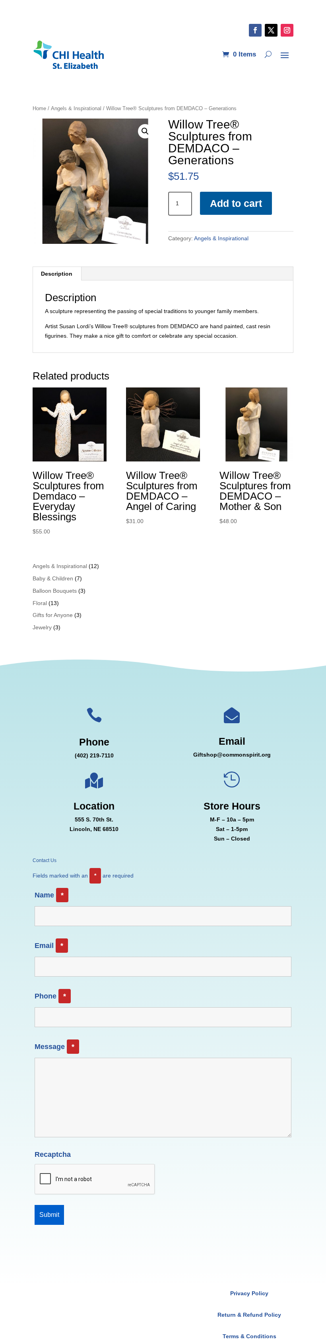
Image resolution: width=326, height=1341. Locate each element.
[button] (145, 131)
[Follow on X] (271, 30)
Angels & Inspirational (76, 108)
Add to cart (236, 203)
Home (39, 108)
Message (54, 1047)
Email (49, 946)
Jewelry (42, 627)
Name (49, 895)
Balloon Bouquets (55, 591)
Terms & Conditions (249, 1336)
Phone (50, 996)
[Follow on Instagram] (287, 30)
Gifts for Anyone (53, 615)
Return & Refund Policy (249, 1315)
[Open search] (268, 54)
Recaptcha (53, 1154)
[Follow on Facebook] (255, 30)
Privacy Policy (249, 1293)
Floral (40, 603)
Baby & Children (53, 578)
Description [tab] (56, 274)
